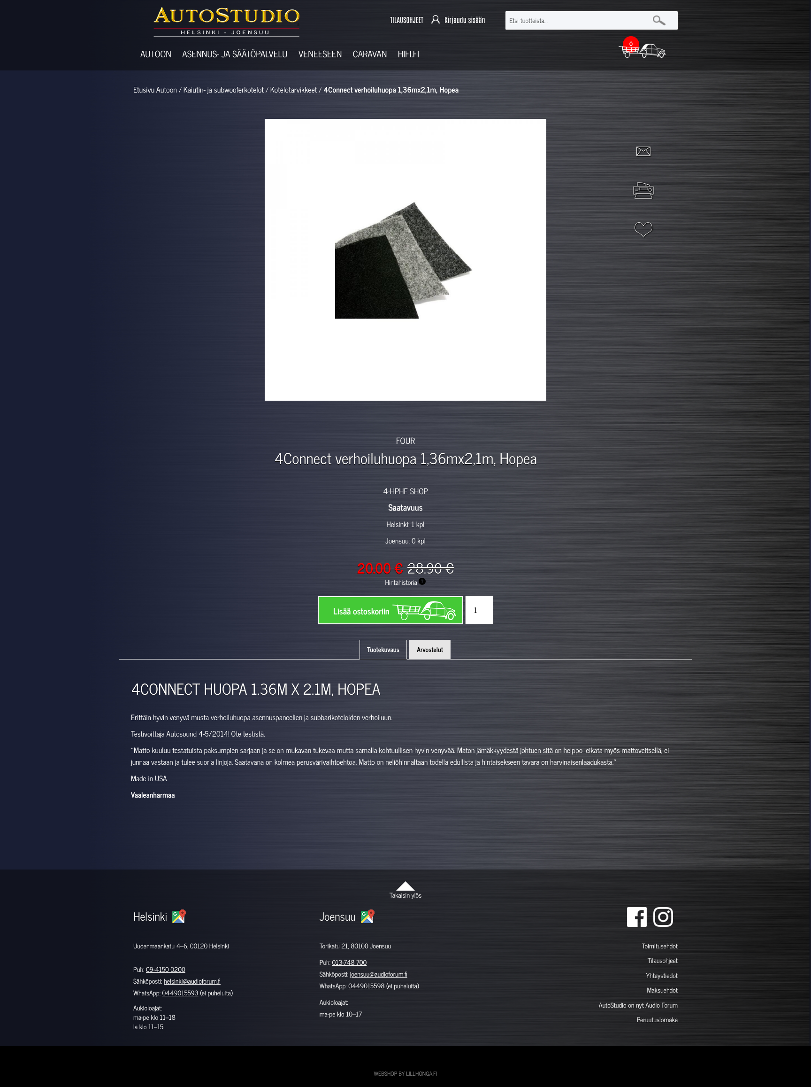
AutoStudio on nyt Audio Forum (638, 1005)
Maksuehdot (662, 990)
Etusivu (143, 90)
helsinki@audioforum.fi (192, 981)
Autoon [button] (155, 54)
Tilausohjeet (663, 960)
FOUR (405, 440)
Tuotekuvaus (383, 649)
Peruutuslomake (657, 1019)
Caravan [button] (370, 54)
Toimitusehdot (660, 945)
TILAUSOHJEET (406, 20)
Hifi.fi (408, 54)
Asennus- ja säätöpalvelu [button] (234, 54)
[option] (296, 417)
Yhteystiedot (662, 975)
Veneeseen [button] (320, 54)
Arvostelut (430, 649)
